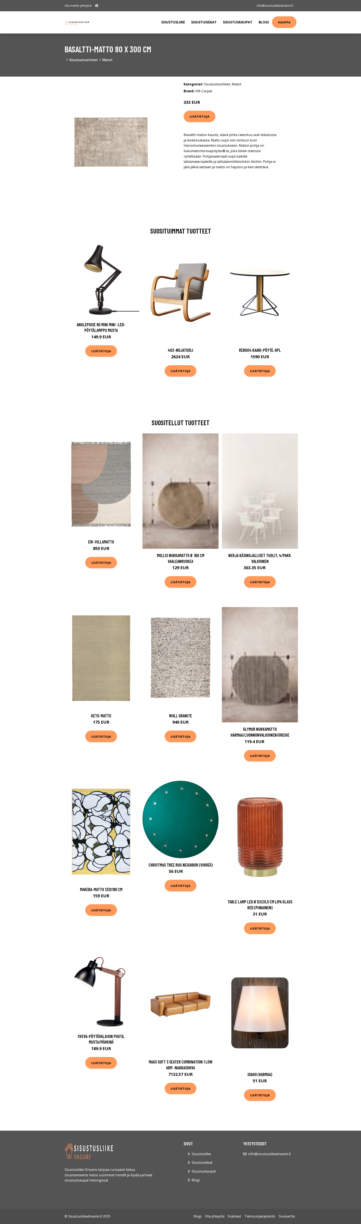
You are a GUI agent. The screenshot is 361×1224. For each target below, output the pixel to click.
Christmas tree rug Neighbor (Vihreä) (181, 864)
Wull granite (180, 715)
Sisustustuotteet (83, 60)
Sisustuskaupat (237, 22)
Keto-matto (101, 715)
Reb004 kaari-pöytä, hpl (260, 350)
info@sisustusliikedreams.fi (275, 6)
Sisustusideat (204, 22)
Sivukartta (287, 1216)
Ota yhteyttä (214, 1216)
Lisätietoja (199, 116)
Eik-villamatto (101, 541)
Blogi (264, 22)
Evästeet (234, 1216)
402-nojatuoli (180, 350)
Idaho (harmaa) (260, 1074)
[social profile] (97, 6)
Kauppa (284, 22)
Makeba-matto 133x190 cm (101, 889)
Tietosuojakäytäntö (259, 1216)
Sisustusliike (173, 22)
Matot (107, 60)
